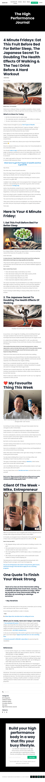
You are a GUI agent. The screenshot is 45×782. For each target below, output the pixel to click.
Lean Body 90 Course (14, 2)
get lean (4, 705)
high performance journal (9, 707)
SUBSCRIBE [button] (32, 757)
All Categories (6, 698)
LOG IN (40, 2)
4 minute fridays (6, 77)
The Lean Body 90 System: (11, 623)
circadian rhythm (7, 703)
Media (28, 2)
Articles (20, 2)
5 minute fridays (6, 701)
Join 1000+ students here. (19, 630)
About (24, 2)
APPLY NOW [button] (34, 2)
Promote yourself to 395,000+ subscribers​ (16, 639)
